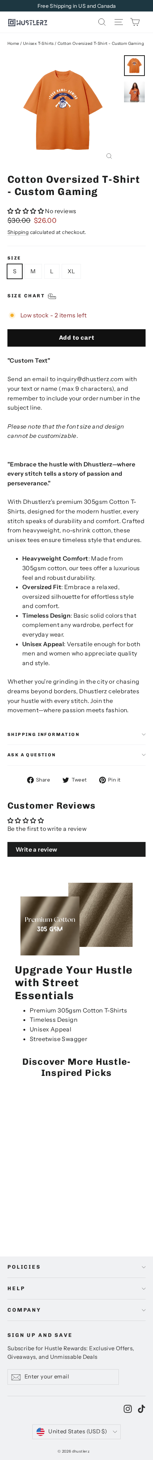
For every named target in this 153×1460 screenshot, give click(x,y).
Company (24, 1310)
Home (13, 43)
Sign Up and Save (40, 1335)
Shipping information (43, 734)
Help (16, 1288)
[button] (26, 211)
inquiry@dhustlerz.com (90, 379)
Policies (24, 1267)
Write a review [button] (37, 849)
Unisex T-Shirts (38, 43)
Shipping (18, 232)
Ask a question (31, 754)
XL (71, 271)
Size (14, 258)
